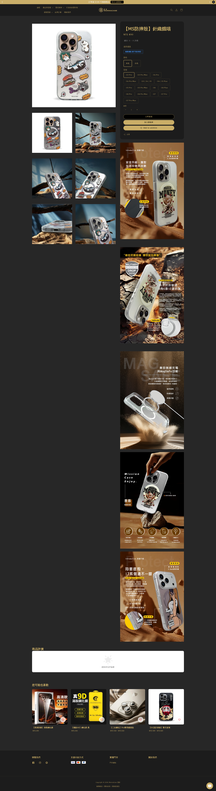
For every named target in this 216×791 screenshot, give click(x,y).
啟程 (38, 8)
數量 (125, 106)
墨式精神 (58, 8)
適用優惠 (127, 47)
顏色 (125, 57)
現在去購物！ (117, 2)
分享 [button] (128, 134)
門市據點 (113, 763)
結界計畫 (58, 12)
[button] (171, 10)
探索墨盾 (47, 12)
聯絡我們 (67, 12)
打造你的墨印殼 (72, 8)
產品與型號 (47, 8)
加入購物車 (148, 122)
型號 (125, 70)
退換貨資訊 (116, 786)
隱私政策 (107, 786)
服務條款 (99, 786)
